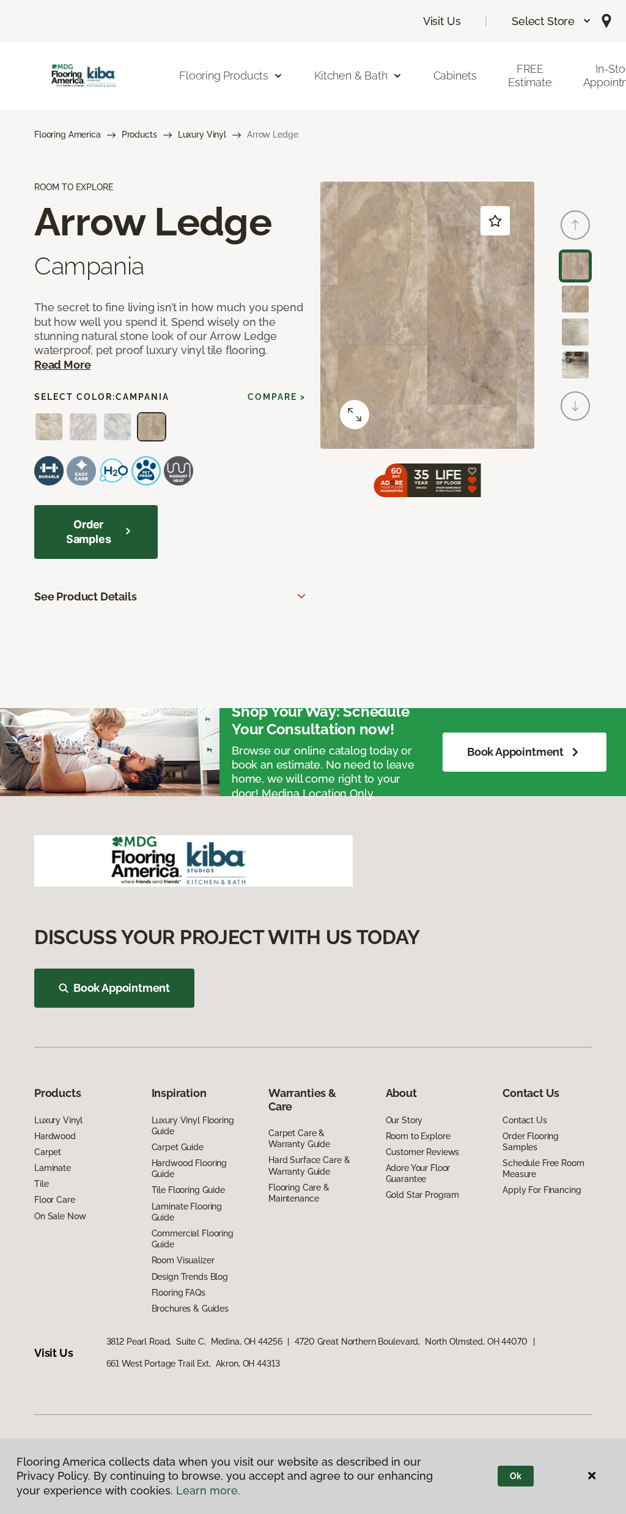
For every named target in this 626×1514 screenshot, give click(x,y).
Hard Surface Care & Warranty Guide (309, 1165)
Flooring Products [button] (223, 75)
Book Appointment (515, 751)
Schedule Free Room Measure (543, 1168)
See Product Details (85, 596)
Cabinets (455, 75)
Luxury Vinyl (202, 134)
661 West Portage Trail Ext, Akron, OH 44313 (193, 1363)
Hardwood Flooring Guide (189, 1168)
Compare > (277, 397)
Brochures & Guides (190, 1308)
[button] (552, 21)
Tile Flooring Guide (188, 1190)
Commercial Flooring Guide (193, 1238)
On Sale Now (60, 1216)
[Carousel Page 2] (575, 299)
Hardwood (55, 1136)
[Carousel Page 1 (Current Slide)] (575, 265)
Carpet (47, 1152)
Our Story (404, 1120)
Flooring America (67, 134)
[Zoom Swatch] (354, 414)
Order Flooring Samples (531, 1141)
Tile (41, 1184)
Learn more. (208, 1490)
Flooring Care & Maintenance (299, 1193)
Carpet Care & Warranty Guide (299, 1138)
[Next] (575, 406)
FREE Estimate (530, 75)
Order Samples (88, 531)
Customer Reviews (423, 1152)
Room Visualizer (183, 1260)
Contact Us (525, 1120)
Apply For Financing (542, 1190)
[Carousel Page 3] (575, 332)
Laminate (52, 1168)
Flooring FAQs (178, 1293)
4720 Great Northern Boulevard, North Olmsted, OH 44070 (411, 1341)
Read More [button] (62, 364)
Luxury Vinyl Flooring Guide (193, 1125)
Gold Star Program (423, 1195)
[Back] (575, 225)
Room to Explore (418, 1136)
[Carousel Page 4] (575, 365)
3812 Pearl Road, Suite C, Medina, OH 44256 (194, 1341)
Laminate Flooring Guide (187, 1212)
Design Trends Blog (190, 1277)
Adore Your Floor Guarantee (418, 1173)
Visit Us (442, 21)
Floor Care (54, 1200)
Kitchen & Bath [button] (350, 75)
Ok (515, 1476)
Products (139, 134)
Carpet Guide (178, 1147)
